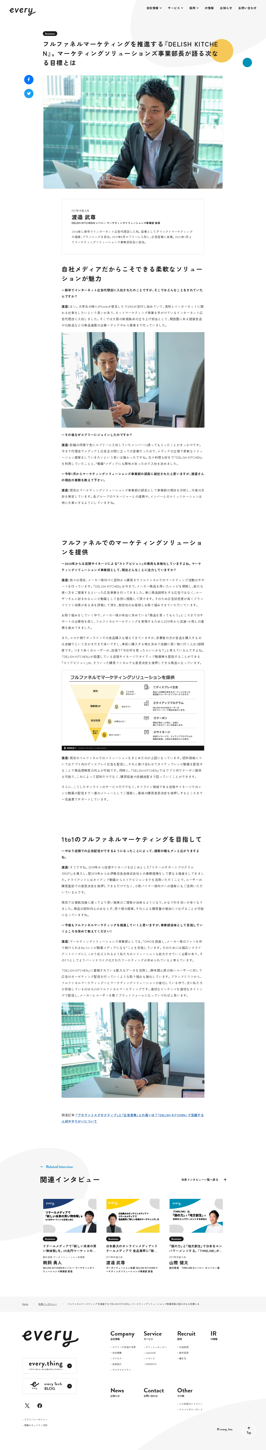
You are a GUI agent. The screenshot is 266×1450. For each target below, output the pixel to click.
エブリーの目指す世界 (124, 1347)
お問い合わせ (247, 8)
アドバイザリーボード (191, 1409)
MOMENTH (151, 1364)
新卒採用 (183, 1353)
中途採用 (183, 1347)
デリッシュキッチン (156, 1347)
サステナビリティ (121, 1370)
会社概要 (117, 1353)
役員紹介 (117, 1364)
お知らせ (226, 8)
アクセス (117, 1358)
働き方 (182, 1358)
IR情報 (209, 8)
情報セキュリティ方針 (36, 1425)
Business (50, 33)
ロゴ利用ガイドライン (191, 1404)
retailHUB (151, 1353)
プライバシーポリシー (36, 1419)
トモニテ (150, 1358)
